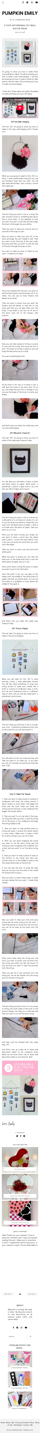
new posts (8, 1294)
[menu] (3, 2)
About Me (10, 1422)
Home (3, 1422)
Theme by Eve (28, 1430)
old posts (32, 1294)
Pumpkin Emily (17, 1430)
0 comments (20, 1132)
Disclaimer (18, 1425)
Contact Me (28, 1425)
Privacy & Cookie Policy (24, 1422)
